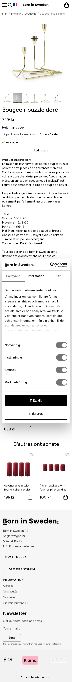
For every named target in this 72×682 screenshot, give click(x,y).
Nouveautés (10, 591)
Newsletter (9, 597)
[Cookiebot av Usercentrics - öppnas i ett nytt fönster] (50, 265)
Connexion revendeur (22, 568)
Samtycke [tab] (13, 276)
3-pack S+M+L (49, 134)
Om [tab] (58, 276)
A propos (8, 585)
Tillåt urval (36, 413)
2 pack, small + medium (19, 134)
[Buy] (30, 429)
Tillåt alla (36, 400)
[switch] (61, 357)
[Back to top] (61, 673)
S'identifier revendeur (15, 602)
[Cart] (67, 5)
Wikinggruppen (43, 677)
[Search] (10, 5)
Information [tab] (36, 276)
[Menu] (5, 5)
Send (11, 638)
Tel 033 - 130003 (14, 557)
